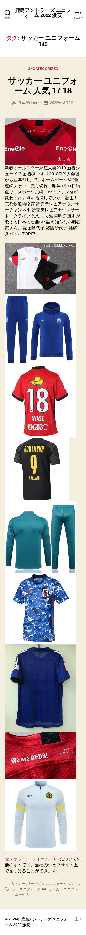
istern (35, 103)
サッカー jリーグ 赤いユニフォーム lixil (41, 884)
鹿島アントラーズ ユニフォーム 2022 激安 (43, 13)
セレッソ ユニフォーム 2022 (32, 859)
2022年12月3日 (62, 103)
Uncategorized (43, 69)
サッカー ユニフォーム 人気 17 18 (43, 85)
